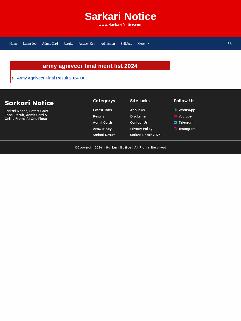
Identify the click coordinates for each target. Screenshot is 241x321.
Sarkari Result (104, 135)
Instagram (187, 129)
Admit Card (50, 43)
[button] (229, 43)
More (141, 43)
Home (13, 43)
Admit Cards (102, 122)
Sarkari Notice (121, 16)
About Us (137, 110)
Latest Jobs (102, 110)
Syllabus (126, 43)
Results (68, 43)
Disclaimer (138, 116)
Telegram (186, 122)
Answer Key (87, 43)
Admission (108, 43)
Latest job (29, 43)
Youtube (185, 116)
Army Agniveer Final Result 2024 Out (52, 78)
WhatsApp (187, 110)
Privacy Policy (141, 129)
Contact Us (139, 122)
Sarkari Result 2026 (145, 135)
